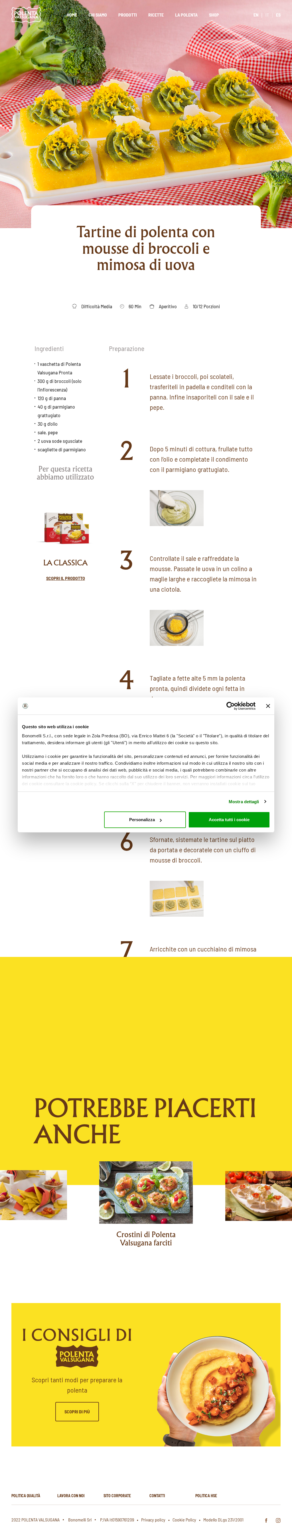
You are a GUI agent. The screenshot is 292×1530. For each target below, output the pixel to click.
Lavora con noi (70, 1495)
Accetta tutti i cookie (229, 819)
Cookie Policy (184, 1519)
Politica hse (206, 1495)
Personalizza (142, 819)
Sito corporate (117, 1495)
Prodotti (127, 14)
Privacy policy (153, 1519)
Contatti (157, 1495)
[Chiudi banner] (268, 706)
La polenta (186, 14)
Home (72, 14)
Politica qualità (25, 1495)
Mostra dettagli (244, 801)
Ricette (156, 14)
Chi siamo (97, 14)
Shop (214, 14)
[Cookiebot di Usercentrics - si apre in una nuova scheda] (231, 706)
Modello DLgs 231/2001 (223, 1519)
